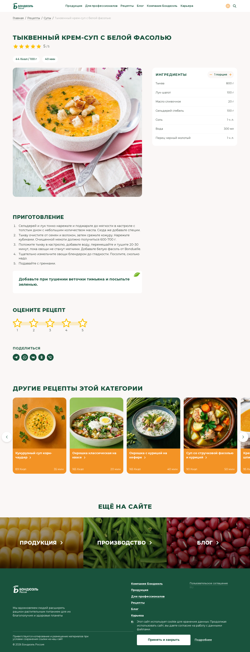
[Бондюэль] (25, 589)
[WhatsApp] (24, 357)
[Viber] (50, 357)
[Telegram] (16, 357)
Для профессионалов (101, 5)
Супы (47, 18)
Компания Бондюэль (162, 5)
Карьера (186, 5)
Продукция (73, 5)
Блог (140, 5)
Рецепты (127, 5)
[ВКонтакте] (33, 357)
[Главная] (23, 6)
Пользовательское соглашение (209, 583)
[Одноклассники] (41, 357)
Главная (18, 18)
